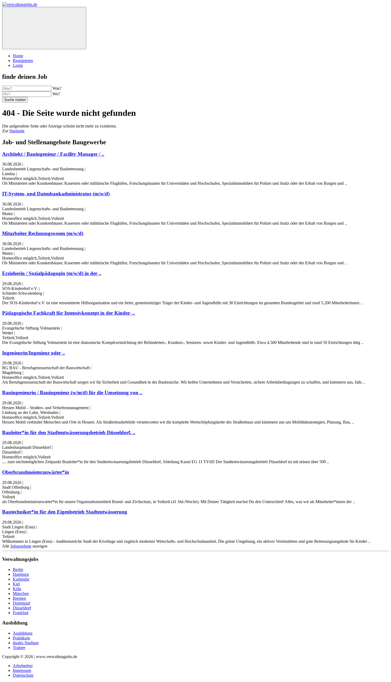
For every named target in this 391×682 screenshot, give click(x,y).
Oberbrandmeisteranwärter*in (35, 472)
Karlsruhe (21, 579)
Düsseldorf (22, 608)
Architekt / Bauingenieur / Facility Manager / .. (53, 154)
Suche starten (15, 100)
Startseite (16, 131)
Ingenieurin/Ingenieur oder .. (33, 353)
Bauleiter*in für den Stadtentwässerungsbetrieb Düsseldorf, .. (68, 432)
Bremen (19, 598)
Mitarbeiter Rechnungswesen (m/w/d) (42, 233)
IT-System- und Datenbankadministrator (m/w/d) (56, 193)
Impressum (22, 670)
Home (18, 56)
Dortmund (21, 603)
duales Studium (26, 642)
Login (18, 65)
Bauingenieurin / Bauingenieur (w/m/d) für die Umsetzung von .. (72, 392)
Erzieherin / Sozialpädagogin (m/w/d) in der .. (51, 273)
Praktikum (21, 638)
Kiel (16, 584)
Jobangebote (20, 546)
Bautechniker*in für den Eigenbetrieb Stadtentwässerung (64, 512)
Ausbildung (22, 633)
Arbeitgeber (23, 665)
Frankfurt (20, 612)
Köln (17, 588)
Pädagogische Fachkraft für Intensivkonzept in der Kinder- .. (68, 313)
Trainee (19, 647)
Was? (56, 88)
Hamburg (21, 574)
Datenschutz (23, 675)
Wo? (56, 94)
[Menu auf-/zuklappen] (44, 28)
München (21, 593)
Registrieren (23, 60)
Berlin (18, 569)
